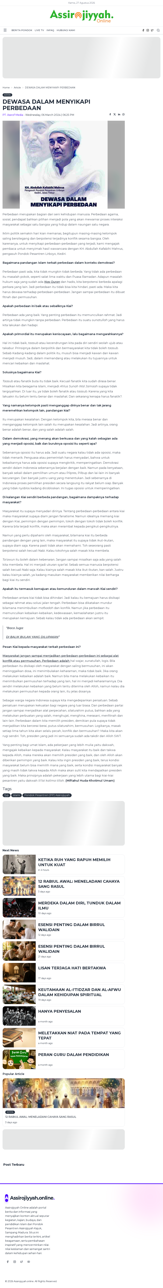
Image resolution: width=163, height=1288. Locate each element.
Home (6, 87)
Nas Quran (52, 282)
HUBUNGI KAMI (66, 30)
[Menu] (5, 30)
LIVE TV (39, 30)
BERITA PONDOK (21, 30)
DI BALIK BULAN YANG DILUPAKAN (32, 637)
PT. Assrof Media (13, 114)
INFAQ (50, 30)
